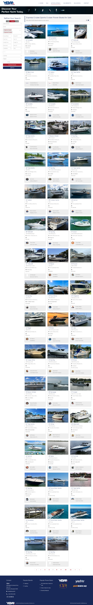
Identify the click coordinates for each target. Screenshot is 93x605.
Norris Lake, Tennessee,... (77, 235)
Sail (17, 21)
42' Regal (28, 328)
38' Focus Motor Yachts (77, 520)
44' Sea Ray (51, 552)
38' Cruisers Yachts (53, 200)
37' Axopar (74, 392)
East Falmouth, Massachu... (32, 139)
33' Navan (51, 264)
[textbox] (12, 52)
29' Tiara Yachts (30, 136)
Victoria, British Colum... (54, 171)
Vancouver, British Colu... (32, 267)
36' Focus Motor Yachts (54, 488)
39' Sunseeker (52, 38)
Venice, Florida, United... (77, 43)
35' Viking (51, 424)
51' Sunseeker (75, 104)
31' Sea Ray (74, 136)
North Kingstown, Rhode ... (32, 555)
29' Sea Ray (51, 360)
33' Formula (74, 456)
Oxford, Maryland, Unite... (77, 427)
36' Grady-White (30, 360)
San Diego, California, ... (31, 43)
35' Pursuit (74, 264)
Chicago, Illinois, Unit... (76, 139)
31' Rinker (51, 328)
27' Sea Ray (51, 168)
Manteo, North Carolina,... (55, 395)
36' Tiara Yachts (75, 72)
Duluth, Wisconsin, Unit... (55, 235)
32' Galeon (29, 200)
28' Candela (29, 104)
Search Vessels (13, 64)
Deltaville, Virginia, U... (31, 491)
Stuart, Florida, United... (77, 395)
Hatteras (26, 583)
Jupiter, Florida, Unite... (54, 331)
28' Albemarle (75, 424)
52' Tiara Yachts (30, 424)
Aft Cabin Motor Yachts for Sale (47, 584)
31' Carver (74, 232)
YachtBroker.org (84, 603)
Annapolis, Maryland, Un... (77, 363)
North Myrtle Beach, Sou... (55, 555)
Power (12, 21)
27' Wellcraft (74, 40)
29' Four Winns (52, 296)
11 (70, 569)
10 (65, 569)
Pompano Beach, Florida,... (32, 427)
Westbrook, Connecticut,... (77, 171)
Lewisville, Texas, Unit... (54, 75)
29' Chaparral (75, 296)
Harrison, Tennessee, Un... (32, 235)
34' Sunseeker (30, 520)
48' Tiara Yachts (30, 168)
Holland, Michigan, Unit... (77, 107)
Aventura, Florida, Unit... (54, 203)
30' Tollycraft (29, 264)
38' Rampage (52, 392)
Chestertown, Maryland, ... (55, 363)
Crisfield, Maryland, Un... (77, 267)
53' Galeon (51, 72)
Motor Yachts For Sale (46, 587)
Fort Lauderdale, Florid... (77, 203)
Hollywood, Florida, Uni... (54, 107)
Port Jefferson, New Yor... (32, 203)
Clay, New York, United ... (55, 427)
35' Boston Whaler (31, 392)
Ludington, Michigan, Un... (55, 299)
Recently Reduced (45, 590)
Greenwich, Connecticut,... (32, 75)
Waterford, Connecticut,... (77, 75)
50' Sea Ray (29, 488)
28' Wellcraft (29, 232)
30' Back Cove (30, 72)
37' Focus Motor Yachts (55, 520)
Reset (13, 67)
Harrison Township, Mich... (32, 523)
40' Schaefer (29, 40)
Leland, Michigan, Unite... (32, 171)
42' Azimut (29, 456)
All (8, 21)
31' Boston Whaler (53, 136)
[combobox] (12, 24)
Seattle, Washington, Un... (32, 107)
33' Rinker (74, 360)
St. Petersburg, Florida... (54, 41)
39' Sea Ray (51, 232)
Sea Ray (26, 586)
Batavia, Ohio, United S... (77, 299)
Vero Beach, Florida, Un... (54, 139)
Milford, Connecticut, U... (77, 331)
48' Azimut (74, 200)
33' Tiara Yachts (75, 488)
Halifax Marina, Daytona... (77, 459)
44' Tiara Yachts (75, 168)
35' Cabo (73, 328)
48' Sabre (51, 456)
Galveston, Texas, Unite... (32, 395)
